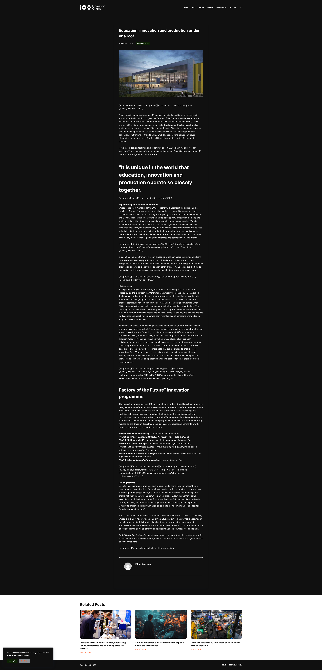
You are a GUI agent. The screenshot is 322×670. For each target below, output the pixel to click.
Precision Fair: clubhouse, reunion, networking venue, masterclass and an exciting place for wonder (103, 645)
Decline (24, 661)
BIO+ (186, 7)
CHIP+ (193, 7)
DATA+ (201, 7)
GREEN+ (210, 7)
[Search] (241, 8)
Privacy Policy (235, 665)
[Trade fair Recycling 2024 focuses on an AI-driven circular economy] (216, 624)
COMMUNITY (221, 7)
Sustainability (143, 43)
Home (224, 665)
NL (235, 7)
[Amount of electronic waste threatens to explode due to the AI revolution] (161, 624)
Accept (12, 661)
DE (230, 7)
